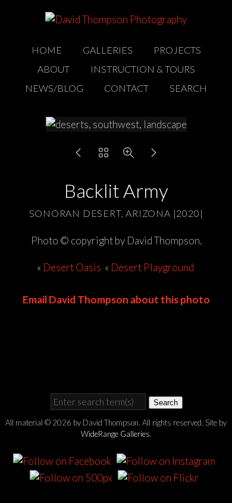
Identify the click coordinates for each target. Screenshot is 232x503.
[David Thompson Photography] (116, 19)
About (53, 68)
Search (188, 88)
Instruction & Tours (142, 68)
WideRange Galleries (115, 434)
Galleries (108, 49)
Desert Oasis (72, 267)
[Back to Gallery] (103, 155)
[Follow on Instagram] (168, 460)
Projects (177, 49)
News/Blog (54, 88)
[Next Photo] (153, 155)
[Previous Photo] (78, 155)
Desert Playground (153, 267)
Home (47, 49)
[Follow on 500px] (73, 476)
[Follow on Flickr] (160, 476)
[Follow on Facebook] (64, 460)
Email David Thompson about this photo (116, 299)
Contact (126, 88)
